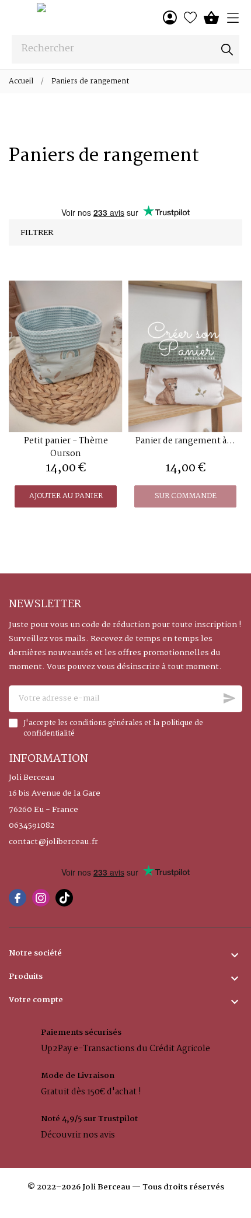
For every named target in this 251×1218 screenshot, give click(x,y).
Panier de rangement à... (185, 441)
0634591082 (31, 826)
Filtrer (36, 232)
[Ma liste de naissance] (190, 17)
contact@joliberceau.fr (53, 842)
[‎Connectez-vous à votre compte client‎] (170, 17)
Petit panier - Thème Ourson (66, 447)
